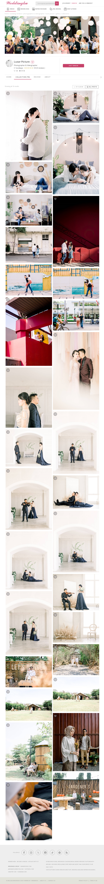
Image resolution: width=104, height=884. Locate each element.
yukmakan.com (22, 872)
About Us (43, 880)
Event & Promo (71, 9)
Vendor (11, 9)
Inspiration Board (41, 9)
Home (8, 77)
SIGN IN (74, 3)
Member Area (12, 861)
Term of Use (93, 880)
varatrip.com (12, 872)
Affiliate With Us (33, 861)
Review (37, 77)
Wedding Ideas (24, 9)
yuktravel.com (29, 869)
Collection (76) (23, 77)
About (47, 77)
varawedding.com (25, 866)
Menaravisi (34, 880)
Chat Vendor (73, 66)
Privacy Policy (83, 880)
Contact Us (51, 880)
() (39, 68)
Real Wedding (57, 9)
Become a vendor (22, 861)
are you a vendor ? (86, 3)
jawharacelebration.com (15, 869)
